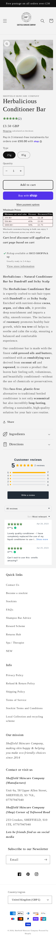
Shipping (7, 131)
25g (9, 154)
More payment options (28, 204)
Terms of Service (16, 699)
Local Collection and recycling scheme (24, 718)
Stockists (11, 601)
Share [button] (10, 421)
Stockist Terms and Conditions (24, 708)
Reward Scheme (15, 626)
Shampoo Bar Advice (18, 617)
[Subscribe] (45, 859)
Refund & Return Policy (20, 683)
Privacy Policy (14, 675)
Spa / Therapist (15, 642)
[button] (5, 21)
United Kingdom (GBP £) (26, 899)
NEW (9, 651)
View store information (20, 266)
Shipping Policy (15, 691)
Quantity (8, 163)
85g (24, 154)
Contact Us (12, 584)
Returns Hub (13, 634)
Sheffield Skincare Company (26, 930)
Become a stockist (17, 593)
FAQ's (9, 609)
